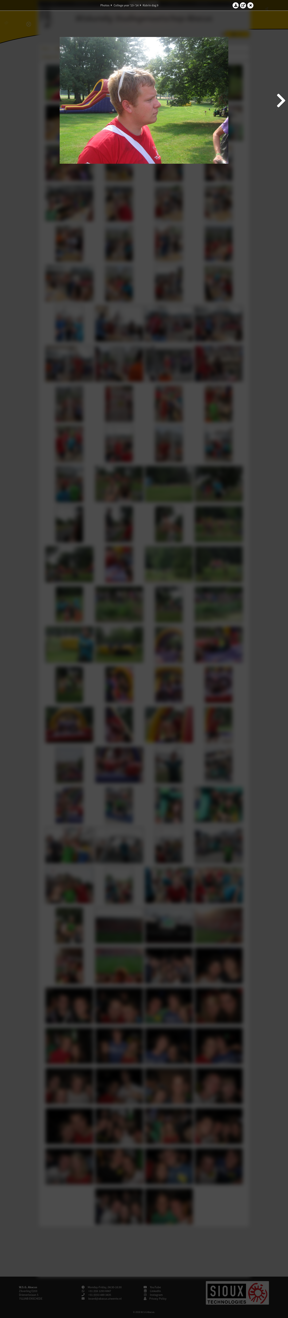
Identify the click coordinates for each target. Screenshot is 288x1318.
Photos (104, 5)
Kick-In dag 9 (150, 5)
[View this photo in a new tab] (243, 5)
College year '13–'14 (126, 5)
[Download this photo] (236, 5)
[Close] (250, 5)
